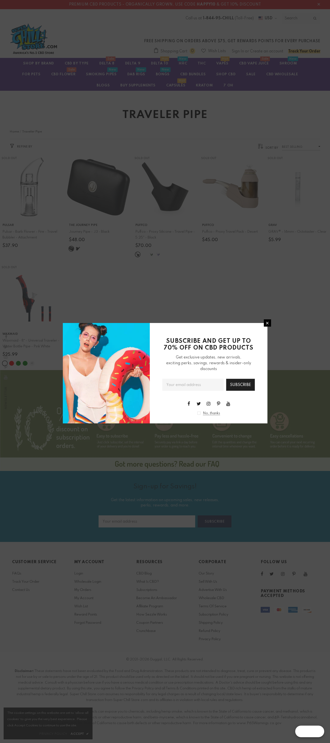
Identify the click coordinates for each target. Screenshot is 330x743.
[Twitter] (198, 403)
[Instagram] (208, 403)
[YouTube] (228, 403)
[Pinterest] (218, 403)
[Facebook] (188, 403)
